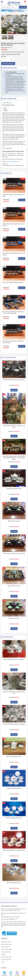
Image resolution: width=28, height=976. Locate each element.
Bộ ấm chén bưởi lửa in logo (14, 882)
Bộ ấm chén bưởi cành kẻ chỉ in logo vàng (14, 659)
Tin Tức (3, 962)
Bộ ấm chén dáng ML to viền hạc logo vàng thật (14, 692)
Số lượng (3, 56)
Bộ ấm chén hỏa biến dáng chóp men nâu (13, 282)
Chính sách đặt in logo (6, 944)
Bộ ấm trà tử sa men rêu (14, 521)
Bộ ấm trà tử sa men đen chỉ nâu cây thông (14, 553)
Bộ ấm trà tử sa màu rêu (14, 586)
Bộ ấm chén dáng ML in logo (14, 756)
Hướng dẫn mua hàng (6, 942)
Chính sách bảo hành (6, 952)
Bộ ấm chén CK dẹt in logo (14, 788)
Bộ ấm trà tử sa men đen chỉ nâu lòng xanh (14, 379)
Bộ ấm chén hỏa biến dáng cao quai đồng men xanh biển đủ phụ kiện (13, 312)
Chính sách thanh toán (6, 957)
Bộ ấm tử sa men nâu (14, 618)
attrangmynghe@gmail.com (13, 161)
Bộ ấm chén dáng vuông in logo (14, 818)
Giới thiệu (3, 954)
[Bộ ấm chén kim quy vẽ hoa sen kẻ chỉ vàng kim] (14, 24)
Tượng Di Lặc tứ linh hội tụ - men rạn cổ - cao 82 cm (14, 426)
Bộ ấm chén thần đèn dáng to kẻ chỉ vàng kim (14, 724)
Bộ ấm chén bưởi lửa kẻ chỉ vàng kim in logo (14, 850)
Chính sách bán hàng (6, 959)
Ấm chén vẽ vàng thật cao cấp (14, 488)
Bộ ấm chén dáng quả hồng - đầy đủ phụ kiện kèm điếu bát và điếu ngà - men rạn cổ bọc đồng (14, 457)
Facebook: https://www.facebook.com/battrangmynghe (13, 921)
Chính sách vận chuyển (6, 949)
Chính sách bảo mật (5, 947)
